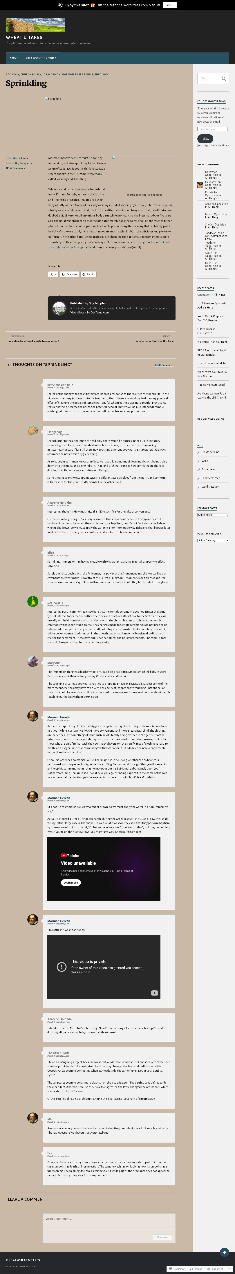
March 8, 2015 (20, 158)
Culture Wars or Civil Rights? (206, 331)
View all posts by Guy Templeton (89, 312)
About (14, 58)
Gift (170, 5)
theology (102, 74)
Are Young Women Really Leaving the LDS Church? (212, 395)
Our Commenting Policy (41, 58)
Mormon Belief (72, 74)
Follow (205, 138)
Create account (210, 452)
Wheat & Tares (24, 37)
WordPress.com (210, 486)
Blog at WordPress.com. (21, 1266)
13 (17, 168)
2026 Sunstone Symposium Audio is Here (212, 305)
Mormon (54, 74)
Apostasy (12, 74)
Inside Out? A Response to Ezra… (216, 236)
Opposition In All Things (213, 176)
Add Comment (163, 365)
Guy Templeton (23, 163)
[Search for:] (213, 78)
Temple (88, 74)
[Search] (223, 78)
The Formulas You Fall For (212, 363)
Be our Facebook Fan (210, 419)
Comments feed (211, 478)
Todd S (209, 233)
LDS (44, 74)
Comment (163, 1237)
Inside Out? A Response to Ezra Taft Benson (212, 318)
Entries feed (209, 469)
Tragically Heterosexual (211, 384)
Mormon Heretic (58, 717)
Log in (205, 460)
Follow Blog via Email (211, 101)
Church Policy (31, 74)
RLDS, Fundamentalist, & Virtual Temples (211, 352)
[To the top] (224, 1252)
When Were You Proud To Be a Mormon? (212, 373)
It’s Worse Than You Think (212, 341)
